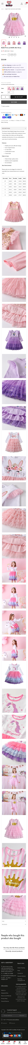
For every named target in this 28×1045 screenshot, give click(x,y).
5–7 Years (22, 120)
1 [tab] (9, 37)
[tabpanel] (14, 25)
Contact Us (20, 973)
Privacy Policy (4, 998)
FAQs (19, 970)
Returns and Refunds (6, 995)
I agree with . (11, 1019)
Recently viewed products (14, 951)
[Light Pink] (13, 88)
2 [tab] (11, 37)
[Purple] (22, 88)
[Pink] (9, 88)
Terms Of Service (5, 1001)
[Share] (9, 54)
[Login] (22, 4)
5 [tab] (18, 37)
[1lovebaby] (9, 3)
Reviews (4, 924)
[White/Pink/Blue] (17, 88)
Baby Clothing (4, 122)
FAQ (3, 921)
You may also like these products (14, 948)
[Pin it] (15, 54)
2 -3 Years (11, 120)
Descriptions (6, 128)
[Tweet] (12, 54)
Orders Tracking (21, 967)
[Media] (25, 36)
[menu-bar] (3, 3)
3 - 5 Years (17, 120)
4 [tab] (16, 37)
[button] (2, 97)
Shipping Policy (4, 993)
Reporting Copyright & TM (21, 979)
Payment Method (22, 976)
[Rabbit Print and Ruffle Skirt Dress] (14, 25)
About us (3, 990)
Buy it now (14, 102)
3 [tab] (14, 37)
